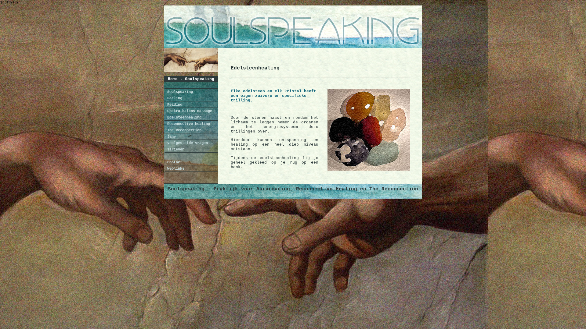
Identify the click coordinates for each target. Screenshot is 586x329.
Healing (173, 98)
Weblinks (174, 169)
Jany (170, 137)
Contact (173, 162)
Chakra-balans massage (188, 111)
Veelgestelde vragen (186, 143)
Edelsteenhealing (183, 117)
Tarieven (174, 149)
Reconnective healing (187, 124)
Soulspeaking (179, 92)
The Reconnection (183, 130)
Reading (173, 105)
